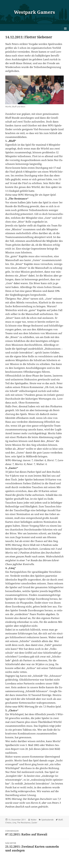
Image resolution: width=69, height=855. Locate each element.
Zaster (34, 822)
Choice (8, 822)
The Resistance (23, 822)
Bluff (60, 819)
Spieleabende (47, 819)
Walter (34, 819)
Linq (14, 822)
